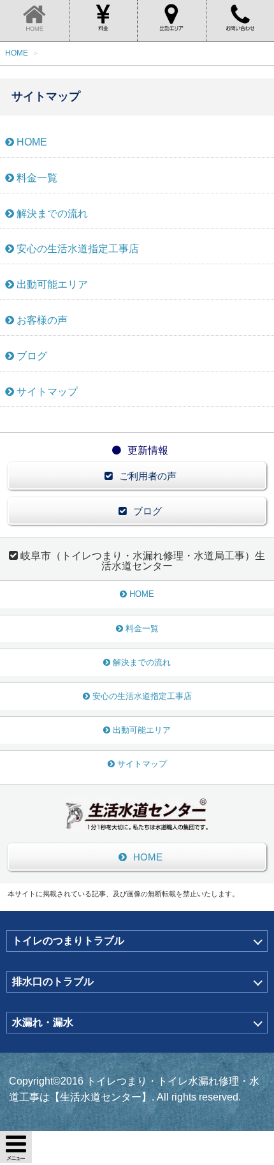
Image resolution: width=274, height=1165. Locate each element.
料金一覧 (37, 177)
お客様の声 (42, 320)
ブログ (32, 355)
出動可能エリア (52, 284)
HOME (32, 142)
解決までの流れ (52, 213)
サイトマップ (47, 391)
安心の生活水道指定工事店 (78, 248)
